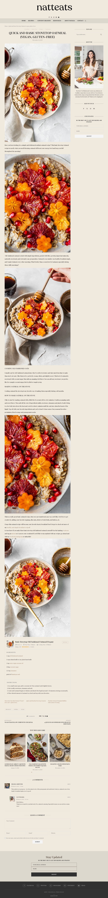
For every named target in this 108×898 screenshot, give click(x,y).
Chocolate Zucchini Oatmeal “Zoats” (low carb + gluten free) (14, 701)
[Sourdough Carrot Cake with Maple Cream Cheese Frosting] (15, 748)
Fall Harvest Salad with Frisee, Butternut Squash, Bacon (37, 765)
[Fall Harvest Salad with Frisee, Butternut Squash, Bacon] (37, 748)
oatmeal (16, 709)
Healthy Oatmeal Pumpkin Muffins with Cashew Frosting (57, 701)
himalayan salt (15, 674)
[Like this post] (40, 716)
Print (66, 642)
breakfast (8, 709)
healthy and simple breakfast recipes (18, 527)
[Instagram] (53, 17)
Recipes (31, 21)
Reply (69, 784)
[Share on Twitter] (43, 716)
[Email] (58, 17)
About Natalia (70, 21)
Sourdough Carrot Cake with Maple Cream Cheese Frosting (15, 765)
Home (24, 21)
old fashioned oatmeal (16, 656)
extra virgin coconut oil (16, 663)
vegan (22, 709)
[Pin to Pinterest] (45, 716)
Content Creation (44, 21)
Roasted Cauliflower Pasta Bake (60, 765)
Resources (57, 21)
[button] (6, 753)
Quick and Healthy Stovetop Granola (36, 701)
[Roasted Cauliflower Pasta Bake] (60, 748)
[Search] (85, 20)
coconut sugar (14, 667)
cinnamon (13, 671)
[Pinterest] (56, 17)
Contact (80, 21)
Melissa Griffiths (17, 784)
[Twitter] (51, 17)
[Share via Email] (47, 716)
